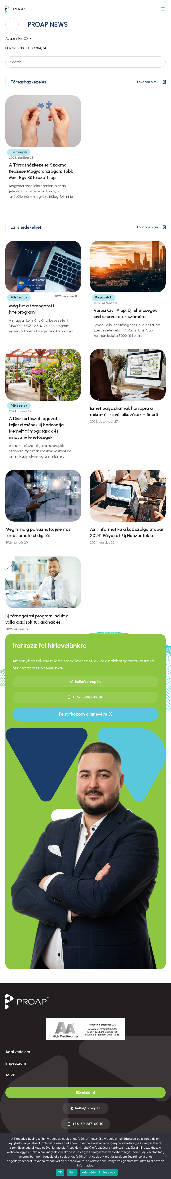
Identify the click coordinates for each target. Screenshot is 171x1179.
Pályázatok (19, 297)
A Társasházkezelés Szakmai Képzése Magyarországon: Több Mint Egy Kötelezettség (41, 171)
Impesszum (15, 1063)
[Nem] (165, 1156)
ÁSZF (10, 1075)
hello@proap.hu (88, 681)
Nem (72, 1172)
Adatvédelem (17, 1051)
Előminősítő (85, 1092)
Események (19, 152)
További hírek (147, 82)
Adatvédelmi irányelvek (98, 1172)
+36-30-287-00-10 (87, 697)
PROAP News (48, 24)
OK (60, 1172)
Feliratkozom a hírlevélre (83, 714)
